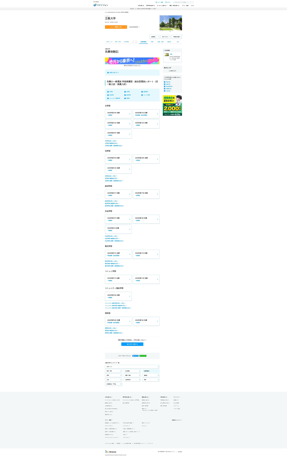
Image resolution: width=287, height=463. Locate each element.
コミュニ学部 (147, 95)
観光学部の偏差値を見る (111, 263)
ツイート (136, 355)
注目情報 (127, 371)
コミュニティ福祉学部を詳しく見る (114, 303)
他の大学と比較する (132, 344)
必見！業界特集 (126, 402)
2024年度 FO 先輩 (113, 254)
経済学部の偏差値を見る (111, 203)
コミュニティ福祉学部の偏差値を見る (115, 305)
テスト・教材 (185, 5)
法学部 (128, 91)
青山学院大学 (169, 86)
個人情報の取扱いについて (139, 443)
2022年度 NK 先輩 (113, 296)
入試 (108, 379)
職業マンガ (150, 409)
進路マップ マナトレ (146, 422)
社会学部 (111, 95)
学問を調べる (163, 397)
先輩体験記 (146, 371)
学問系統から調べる (164, 400)
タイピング (144, 425)
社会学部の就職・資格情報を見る (114, 241)
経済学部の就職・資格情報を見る (114, 205)
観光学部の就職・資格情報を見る (114, 266)
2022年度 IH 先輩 (113, 229)
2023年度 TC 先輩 (113, 279)
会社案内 (180, 451)
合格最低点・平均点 (111, 384)
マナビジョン (100, 5)
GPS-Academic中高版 (127, 422)
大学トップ (109, 366)
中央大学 (168, 90)
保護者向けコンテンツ (176, 420)
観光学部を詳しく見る (111, 261)
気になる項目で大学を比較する (111, 408)
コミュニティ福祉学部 (114, 98)
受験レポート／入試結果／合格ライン (130, 431)
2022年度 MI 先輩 (141, 219)
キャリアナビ (125, 425)
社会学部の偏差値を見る (111, 238)
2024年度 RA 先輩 (113, 159)
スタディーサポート (109, 425)
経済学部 (146, 91)
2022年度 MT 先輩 (113, 134)
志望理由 (153, 36)
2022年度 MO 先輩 (113, 321)
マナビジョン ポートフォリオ (111, 437)
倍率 (145, 379)
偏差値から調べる (108, 402)
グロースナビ (125, 437)
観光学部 (129, 95)
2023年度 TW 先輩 (141, 194)
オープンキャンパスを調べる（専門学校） (131, 400)
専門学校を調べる (150, 5)
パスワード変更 (177, 408)
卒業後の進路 (176, 36)
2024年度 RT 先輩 (113, 219)
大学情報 (109, 12)
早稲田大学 (168, 88)
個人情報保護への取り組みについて (166, 451)
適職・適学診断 (145, 405)
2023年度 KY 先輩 (113, 194)
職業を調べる (145, 397)
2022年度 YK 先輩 (141, 254)
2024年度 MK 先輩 (141, 159)
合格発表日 (128, 379)
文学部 (111, 91)
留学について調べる (109, 411)
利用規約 (118, 443)
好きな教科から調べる (164, 402)
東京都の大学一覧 (114, 12)
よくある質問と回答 (127, 443)
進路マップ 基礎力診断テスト (111, 428)
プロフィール (176, 405)
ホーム (106, 12)
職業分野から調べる (146, 402)
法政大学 (168, 84)
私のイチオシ (165, 36)
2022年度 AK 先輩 (141, 124)
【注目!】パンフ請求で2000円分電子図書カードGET (143, 8)
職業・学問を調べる (174, 5)
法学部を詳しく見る (110, 176)
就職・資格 (128, 375)
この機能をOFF (172, 70)
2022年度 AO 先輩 (113, 124)
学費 (108, 375)
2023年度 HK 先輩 (113, 114)
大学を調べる (141, 5)
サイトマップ (150, 443)
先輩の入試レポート (114, 72)
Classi (124, 434)
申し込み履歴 (176, 402)
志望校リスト (176, 400)
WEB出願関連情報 (133, 27)
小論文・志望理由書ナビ (128, 428)
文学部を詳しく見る (110, 141)
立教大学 (119, 12)
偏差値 (145, 375)
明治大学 (168, 81)
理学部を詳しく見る (110, 328)
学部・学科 (109, 371)
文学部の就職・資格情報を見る (113, 145)
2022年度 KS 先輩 (141, 114)
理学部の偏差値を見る (111, 330)
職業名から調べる (145, 400)
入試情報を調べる (108, 405)
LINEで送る (143, 355)
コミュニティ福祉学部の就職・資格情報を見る (117, 308)
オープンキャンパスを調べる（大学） (112, 400)
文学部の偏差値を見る (111, 143)
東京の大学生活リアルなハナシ (132, 65)
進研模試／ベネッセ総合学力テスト (112, 422)
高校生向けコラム (108, 414)
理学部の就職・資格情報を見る (113, 333)
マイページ (176, 397)
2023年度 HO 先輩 (113, 169)
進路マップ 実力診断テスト (110, 431)
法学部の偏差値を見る (111, 178)
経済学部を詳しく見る (111, 201)
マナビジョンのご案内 (109, 443)
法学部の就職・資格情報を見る (113, 180)
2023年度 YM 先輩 (141, 279)
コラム (192, 5)
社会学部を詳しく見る (111, 236)
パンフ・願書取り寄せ (116, 27)
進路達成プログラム (109, 434)
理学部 (128, 98)
